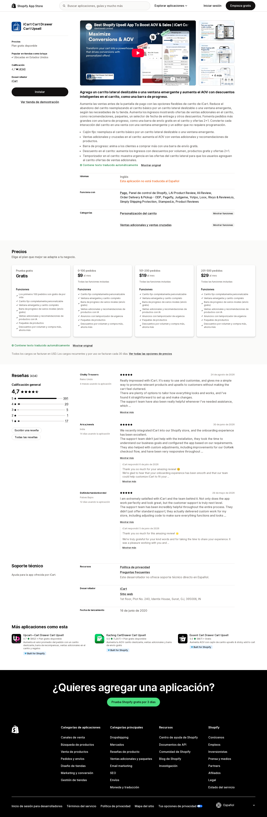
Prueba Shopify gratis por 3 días (133, 702)
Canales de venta (73, 737)
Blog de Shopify (170, 759)
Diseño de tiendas (73, 766)
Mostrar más (127, 412)
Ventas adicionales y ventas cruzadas (145, 225)
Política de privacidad (135, 567)
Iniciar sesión (212, 5)
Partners (214, 766)
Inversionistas (217, 751)
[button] (50, 645)
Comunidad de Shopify (175, 751)
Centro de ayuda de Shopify (178, 737)
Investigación (168, 766)
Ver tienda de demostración (40, 102)
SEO (113, 773)
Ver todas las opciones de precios (150, 353)
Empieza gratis (240, 5)
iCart (15, 81)
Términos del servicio (81, 806)
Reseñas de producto (124, 751)
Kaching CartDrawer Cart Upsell (126, 635)
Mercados (117, 744)
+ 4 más (217, 75)
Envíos (114, 780)
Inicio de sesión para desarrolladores (37, 806)
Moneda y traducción (124, 787)
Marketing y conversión (77, 773)
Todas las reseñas (26, 437)
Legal (212, 780)
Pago (123, 193)
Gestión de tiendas (74, 780)
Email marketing (121, 766)
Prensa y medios (219, 759)
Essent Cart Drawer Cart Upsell (209, 635)
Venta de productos (74, 751)
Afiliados (214, 773)
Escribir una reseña (27, 430)
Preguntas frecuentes (135, 572)
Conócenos (216, 737)
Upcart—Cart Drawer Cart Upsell (43, 635)
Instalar (40, 92)
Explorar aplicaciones (169, 5)
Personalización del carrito (138, 213)
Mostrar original (151, 165)
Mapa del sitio (144, 806)
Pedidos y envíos (72, 759)
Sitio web (126, 594)
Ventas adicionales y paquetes (131, 759)
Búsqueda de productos (77, 744)
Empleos (214, 744)
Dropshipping (119, 737)
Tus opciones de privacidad (177, 806)
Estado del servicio (221, 787)
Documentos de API (172, 744)
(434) (22, 69)
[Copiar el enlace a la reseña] (100, 374)
